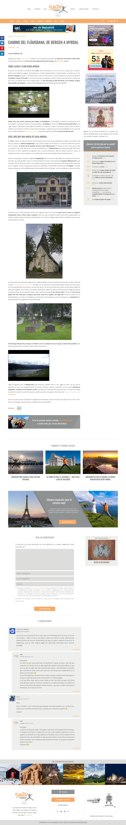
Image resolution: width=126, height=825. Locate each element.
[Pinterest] (116, 21)
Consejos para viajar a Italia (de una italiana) (25, 478)
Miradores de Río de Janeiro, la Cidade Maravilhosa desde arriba (100, 478)
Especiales (95, 9)
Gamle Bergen (25, 59)
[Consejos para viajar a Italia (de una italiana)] (25, 462)
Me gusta (64, 792)
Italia (18, 21)
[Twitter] (111, 21)
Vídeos (23, 36)
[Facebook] (108, 21)
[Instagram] (113, 21)
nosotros (28, 815)
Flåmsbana (60, 61)
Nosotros (37, 9)
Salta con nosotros (67, 522)
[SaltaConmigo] (58, 9)
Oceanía (62, 21)
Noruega (17, 36)
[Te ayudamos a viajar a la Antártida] (100, 88)
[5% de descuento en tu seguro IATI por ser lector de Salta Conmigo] (44, 28)
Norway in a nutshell (31, 131)
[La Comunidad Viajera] (93, 800)
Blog (45, 9)
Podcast (72, 9)
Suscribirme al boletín (63, 800)
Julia (18, 697)
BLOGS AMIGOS (63, 805)
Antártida (49, 21)
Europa (25, 21)
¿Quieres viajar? (84, 9)
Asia (55, 21)
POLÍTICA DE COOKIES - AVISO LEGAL (101, 816)
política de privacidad (38, 588)
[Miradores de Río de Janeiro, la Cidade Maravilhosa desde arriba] (100, 462)
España (11, 21)
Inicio (29, 9)
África (32, 21)
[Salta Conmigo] (24, 797)
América (40, 21)
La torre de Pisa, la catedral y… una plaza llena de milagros (62, 478)
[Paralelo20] (109, 800)
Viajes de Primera (22, 629)
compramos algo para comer (22, 285)
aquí (104, 158)
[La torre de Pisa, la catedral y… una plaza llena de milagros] (62, 462)
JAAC (17, 47)
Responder (76, 649)
